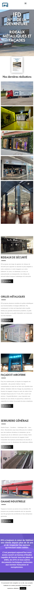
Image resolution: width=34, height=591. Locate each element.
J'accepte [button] (23, 588)
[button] (25, 3)
